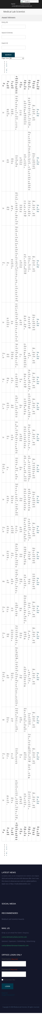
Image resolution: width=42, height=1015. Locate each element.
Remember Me (9, 980)
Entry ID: (5, 22)
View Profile (38, 112)
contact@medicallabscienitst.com (14, 937)
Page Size (5, 58)
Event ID (5, 43)
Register (5, 993)
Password (9, 969)
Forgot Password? (8, 995)
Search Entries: (7, 33)
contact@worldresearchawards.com (15, 945)
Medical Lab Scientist (14, 11)
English (27, 1)
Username (10, 959)
